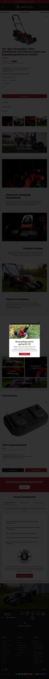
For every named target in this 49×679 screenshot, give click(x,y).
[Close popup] (39, 323)
